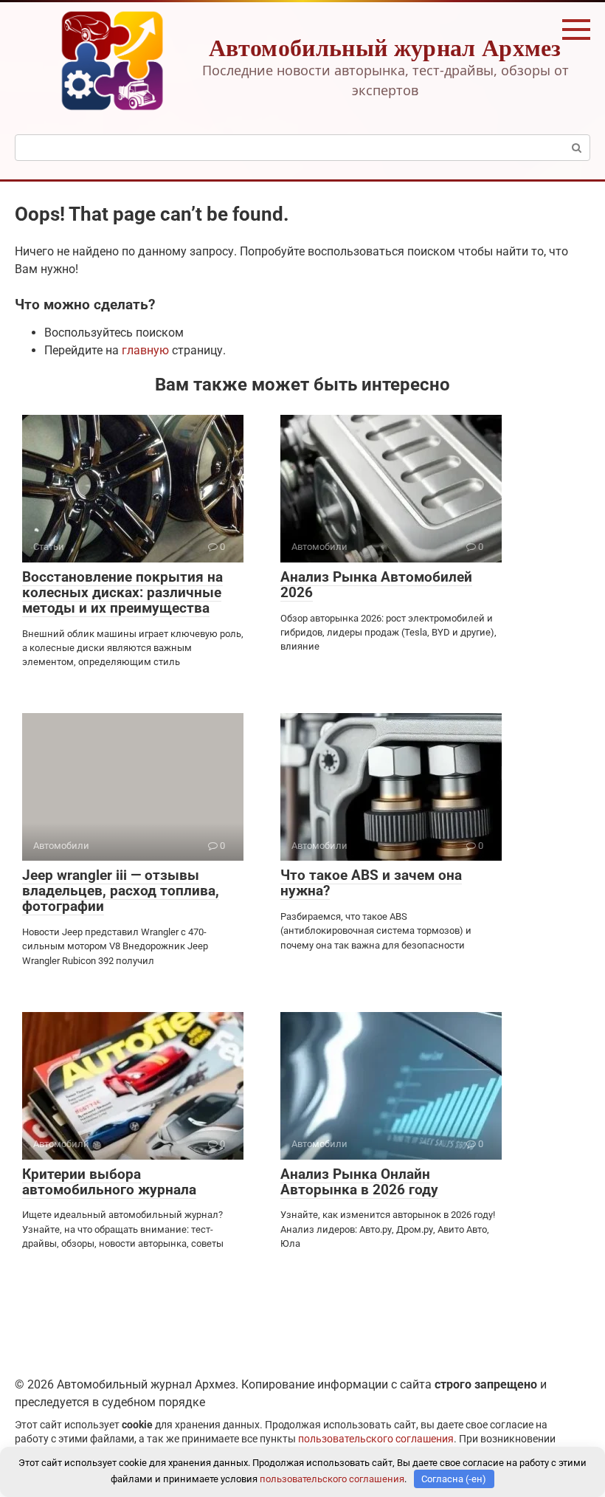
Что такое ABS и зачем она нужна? (371, 883)
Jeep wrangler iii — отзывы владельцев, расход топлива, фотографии (120, 891)
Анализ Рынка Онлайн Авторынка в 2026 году (359, 1182)
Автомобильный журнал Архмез (385, 47)
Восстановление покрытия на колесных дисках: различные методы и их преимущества (122, 592)
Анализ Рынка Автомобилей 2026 (376, 584)
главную (145, 350)
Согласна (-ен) (453, 1478)
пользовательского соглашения (376, 1439)
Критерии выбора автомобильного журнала (109, 1182)
